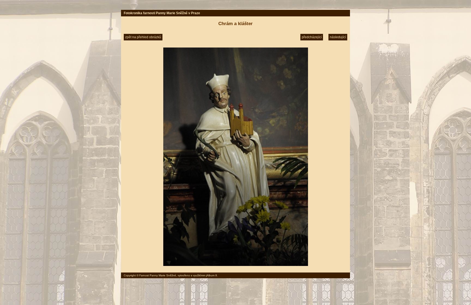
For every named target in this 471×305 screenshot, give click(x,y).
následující (338, 37)
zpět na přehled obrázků (143, 37)
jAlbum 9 (211, 275)
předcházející (312, 37)
